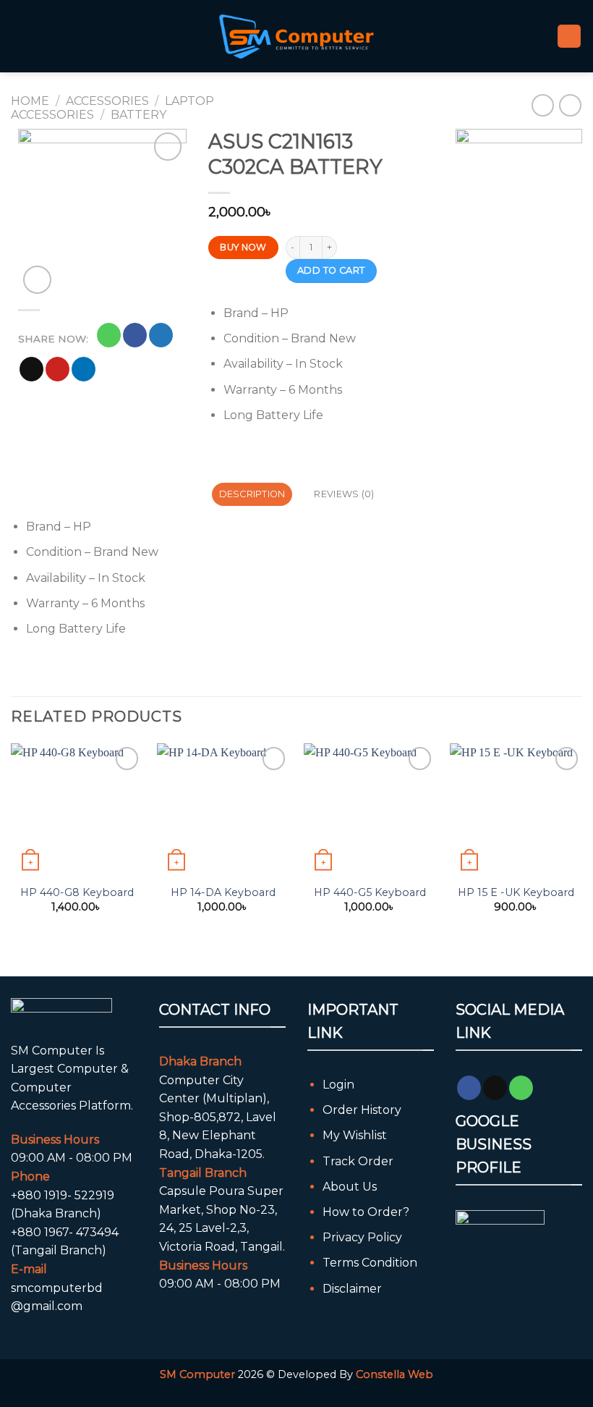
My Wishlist (355, 1135)
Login (338, 1084)
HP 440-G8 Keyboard (77, 892)
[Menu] (19, 36)
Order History (362, 1110)
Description (252, 494)
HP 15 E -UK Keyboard (516, 892)
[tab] (252, 494)
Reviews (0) (344, 494)
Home (30, 101)
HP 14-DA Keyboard (223, 892)
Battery (138, 115)
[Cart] (569, 36)
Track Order (358, 1161)
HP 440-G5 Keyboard (370, 892)
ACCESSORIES (107, 101)
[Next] (581, 847)
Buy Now (243, 247)
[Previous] (11, 847)
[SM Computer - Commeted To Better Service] (296, 36)
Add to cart (330, 270)
